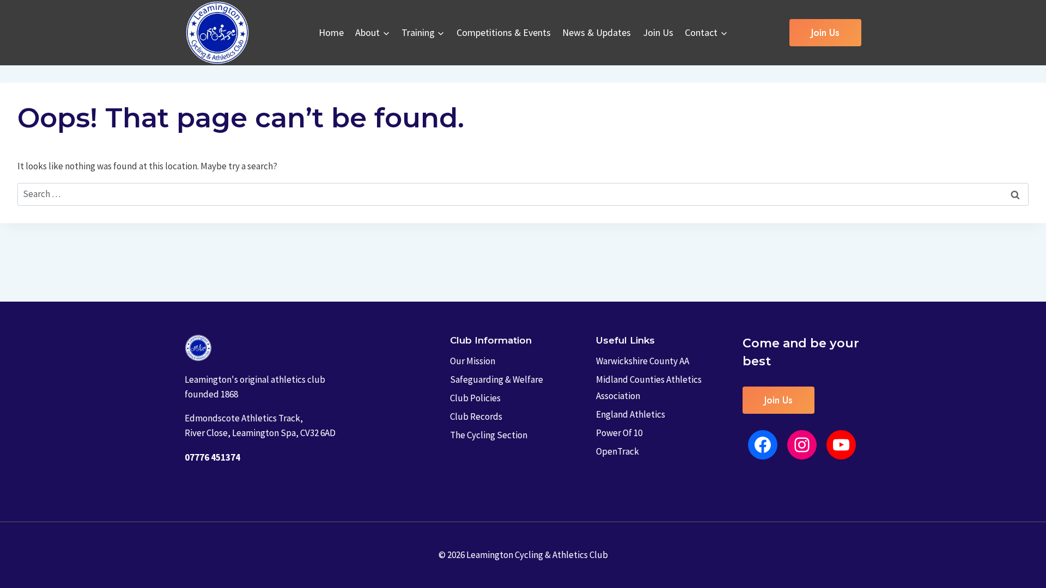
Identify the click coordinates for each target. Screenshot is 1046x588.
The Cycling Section (488, 435)
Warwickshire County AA (642, 361)
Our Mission (472, 361)
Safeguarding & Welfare (496, 379)
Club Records (476, 416)
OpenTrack (617, 451)
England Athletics (630, 414)
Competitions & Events (504, 32)
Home (331, 32)
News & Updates (596, 32)
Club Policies (475, 398)
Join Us (658, 32)
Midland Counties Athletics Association (649, 387)
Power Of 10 (619, 433)
